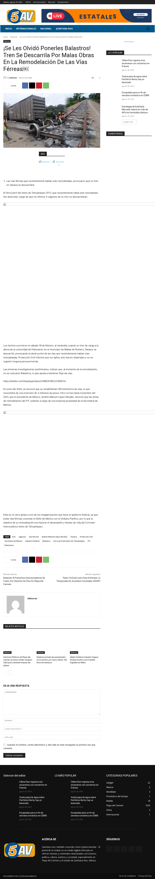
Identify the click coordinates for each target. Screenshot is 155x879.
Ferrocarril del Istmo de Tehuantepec (69, 541)
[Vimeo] (145, 2)
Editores (13, 78)
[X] (141, 2)
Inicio (5, 37)
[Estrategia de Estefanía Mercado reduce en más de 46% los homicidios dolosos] (113, 110)
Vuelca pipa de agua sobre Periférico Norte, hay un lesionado (134, 79)
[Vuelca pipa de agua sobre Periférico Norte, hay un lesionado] (113, 80)
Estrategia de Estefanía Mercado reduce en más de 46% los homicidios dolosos (135, 109)
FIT (89, 541)
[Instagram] (137, 2)
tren (14, 537)
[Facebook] (133, 2)
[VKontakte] (139, 849)
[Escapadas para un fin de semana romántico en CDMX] (113, 96)
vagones (22, 537)
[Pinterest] (39, 85)
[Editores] (5, 77)
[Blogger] (109, 849)
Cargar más (128, 122)
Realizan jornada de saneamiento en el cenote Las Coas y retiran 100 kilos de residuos (52, 660)
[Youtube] (150, 2)
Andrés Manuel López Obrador (55, 537)
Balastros (46, 541)
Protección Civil (86, 537)
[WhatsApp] (46, 85)
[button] (148, 28)
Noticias (13, 37)
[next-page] (10, 673)
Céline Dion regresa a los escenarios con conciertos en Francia (136, 63)
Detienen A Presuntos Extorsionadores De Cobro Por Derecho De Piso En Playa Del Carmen (24, 581)
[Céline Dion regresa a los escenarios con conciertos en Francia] (113, 64)
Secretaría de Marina (13, 541)
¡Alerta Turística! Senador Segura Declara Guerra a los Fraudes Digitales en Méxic (84, 660)
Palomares (9, 545)
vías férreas (34, 537)
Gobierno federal (32, 541)
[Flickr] (124, 849)
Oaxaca (74, 537)
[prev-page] (5, 673)
